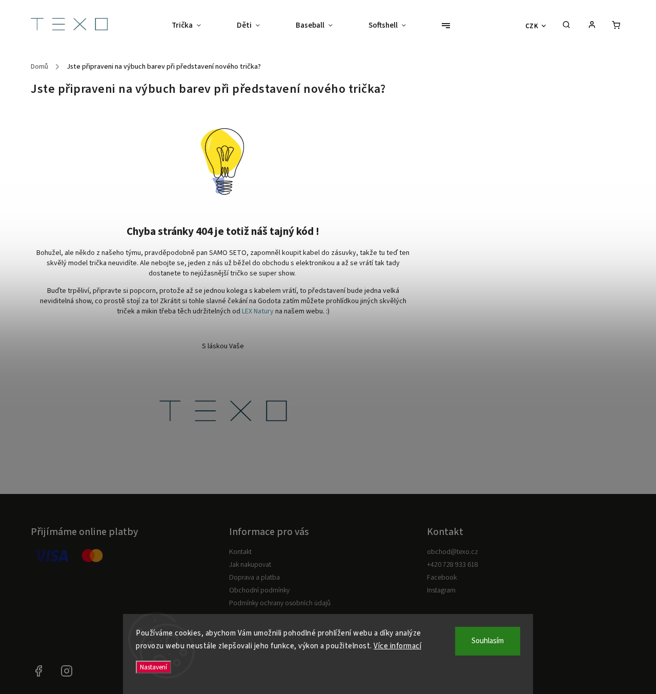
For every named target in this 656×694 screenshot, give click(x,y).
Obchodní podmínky (259, 590)
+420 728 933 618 (452, 565)
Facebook (442, 577)
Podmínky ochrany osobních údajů (280, 603)
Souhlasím (487, 641)
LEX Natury (258, 311)
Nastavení (153, 667)
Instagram (441, 590)
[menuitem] (195, 25)
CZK (532, 26)
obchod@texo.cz (452, 552)
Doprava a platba (254, 577)
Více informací (397, 646)
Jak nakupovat (250, 565)
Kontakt (240, 552)
